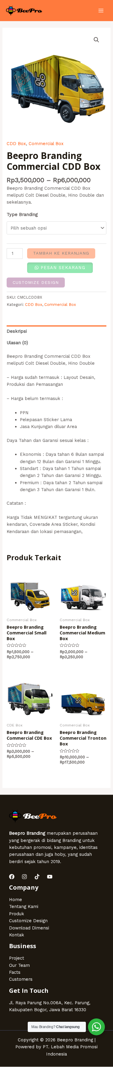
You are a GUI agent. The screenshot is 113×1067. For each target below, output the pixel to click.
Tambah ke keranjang (61, 253)
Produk (16, 913)
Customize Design (36, 282)
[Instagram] (24, 876)
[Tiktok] (37, 876)
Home (15, 899)
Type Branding (22, 214)
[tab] (56, 331)
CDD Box (16, 143)
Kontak (16, 935)
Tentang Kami (23, 906)
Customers (21, 979)
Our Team (19, 965)
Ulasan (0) (17, 342)
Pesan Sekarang (63, 267)
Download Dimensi (29, 928)
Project (16, 958)
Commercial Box (46, 143)
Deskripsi (17, 331)
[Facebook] (11, 876)
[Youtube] (49, 876)
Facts (14, 972)
